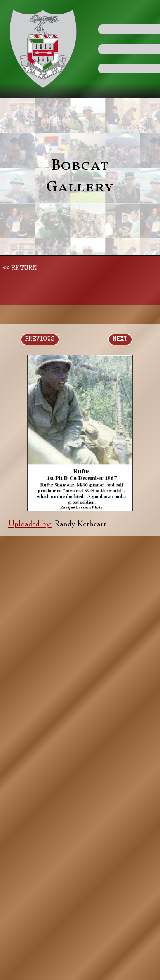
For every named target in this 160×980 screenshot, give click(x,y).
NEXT (120, 339)
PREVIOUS (40, 339)
